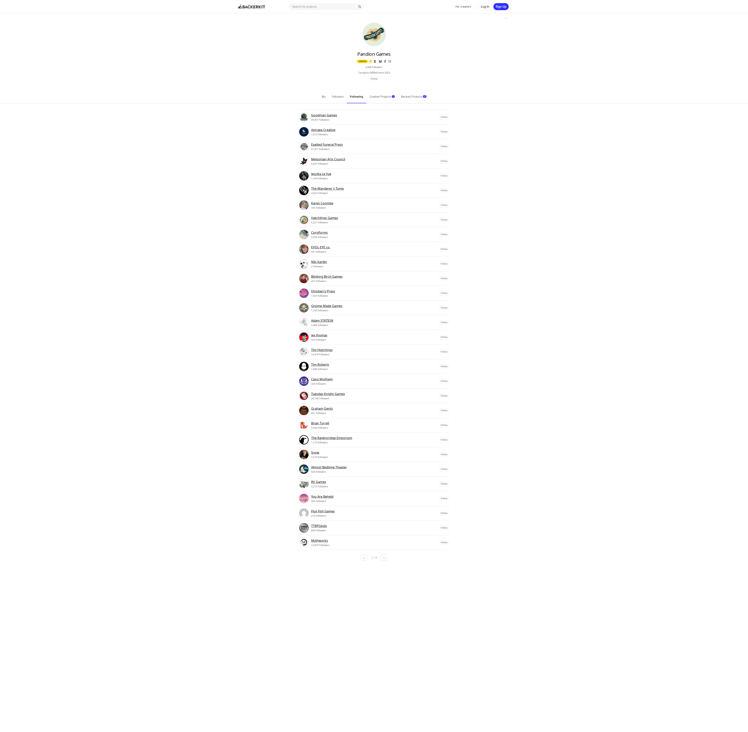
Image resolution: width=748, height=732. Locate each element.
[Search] (359, 6)
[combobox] (326, 6)
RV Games (318, 482)
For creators (463, 6)
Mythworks (319, 540)
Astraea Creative (323, 130)
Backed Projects (413, 96)
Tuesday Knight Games (328, 394)
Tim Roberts (320, 364)
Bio (324, 96)
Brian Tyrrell (320, 423)
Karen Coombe (322, 203)
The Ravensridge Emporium (331, 438)
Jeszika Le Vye (321, 174)
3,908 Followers (374, 67)
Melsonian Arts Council (328, 159)
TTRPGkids (319, 526)
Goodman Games (324, 115)
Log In (485, 6)
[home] (251, 7)
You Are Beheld (322, 496)
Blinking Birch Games (327, 276)
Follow (374, 78)
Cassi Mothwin (322, 379)
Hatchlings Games (324, 218)
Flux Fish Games (323, 511)
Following (356, 96)
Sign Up (501, 6)
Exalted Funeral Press (327, 144)
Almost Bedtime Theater (329, 467)
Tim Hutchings (322, 350)
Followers (338, 96)
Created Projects (381, 96)
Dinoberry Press (323, 291)
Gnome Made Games (326, 306)
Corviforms (319, 232)
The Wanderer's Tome (327, 188)
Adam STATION (322, 320)
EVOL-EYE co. (320, 247)
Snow (315, 452)
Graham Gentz (322, 408)
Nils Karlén (319, 262)
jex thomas (319, 335)
